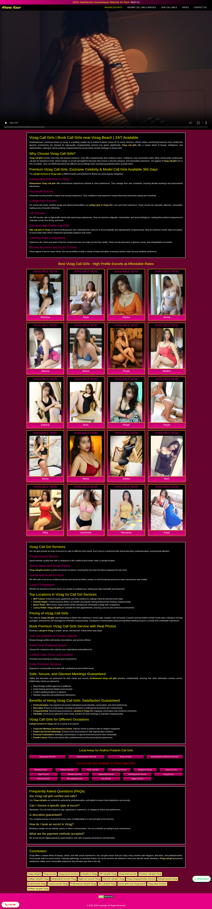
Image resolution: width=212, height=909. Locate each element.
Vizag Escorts (168, 774)
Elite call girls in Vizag (39, 230)
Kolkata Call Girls (67, 770)
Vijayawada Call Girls (47, 757)
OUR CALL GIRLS (169, 7)
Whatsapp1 (202, 879)
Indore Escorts (171, 770)
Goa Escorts (106, 779)
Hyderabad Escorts (119, 770)
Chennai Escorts (43, 779)
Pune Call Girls (93, 770)
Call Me (11, 904)
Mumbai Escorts (41, 770)
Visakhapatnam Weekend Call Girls (164, 757)
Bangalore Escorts (145, 770)
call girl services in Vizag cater (47, 174)
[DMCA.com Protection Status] (106, 897)
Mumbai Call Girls (75, 774)
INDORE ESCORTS (113, 7)
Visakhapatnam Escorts (137, 774)
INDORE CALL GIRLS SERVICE (141, 7)
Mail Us (135, 2)
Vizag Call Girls (125, 757)
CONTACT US (200, 7)
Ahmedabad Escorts (75, 779)
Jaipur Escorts (43, 774)
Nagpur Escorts (137, 779)
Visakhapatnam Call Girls (86, 757)
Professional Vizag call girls (103, 678)
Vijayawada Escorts (106, 774)
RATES (185, 7)
